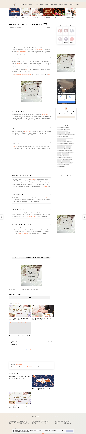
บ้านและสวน (41, 0)
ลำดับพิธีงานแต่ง (61, 150)
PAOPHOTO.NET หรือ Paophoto (22, 176)
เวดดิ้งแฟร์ (60, 159)
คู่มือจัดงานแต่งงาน (62, 132)
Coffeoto (16, 143)
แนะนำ (26, 4)
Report (47, 257)
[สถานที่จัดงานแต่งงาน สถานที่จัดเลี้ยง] (60, 32)
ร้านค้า (37, 4)
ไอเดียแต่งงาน (47, 4)
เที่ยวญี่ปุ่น (60, 155)
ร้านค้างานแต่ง (52, 428)
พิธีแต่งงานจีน (61, 145)
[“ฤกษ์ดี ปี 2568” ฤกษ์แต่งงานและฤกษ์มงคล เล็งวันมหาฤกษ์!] (26, 12)
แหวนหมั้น (60, 164)
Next (76, 13)
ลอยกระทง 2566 (68, 148)
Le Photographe (18, 210)
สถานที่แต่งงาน (31, 4)
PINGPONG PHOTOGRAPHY (21, 225)
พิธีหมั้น (66, 143)
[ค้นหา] (84, 4)
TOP (22, 4)
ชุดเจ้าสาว (60, 136)
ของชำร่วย (72, 34)
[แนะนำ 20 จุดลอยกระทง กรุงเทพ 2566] (59, 12)
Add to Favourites (27, 257)
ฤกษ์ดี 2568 (11, 0)
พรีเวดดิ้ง (60, 42)
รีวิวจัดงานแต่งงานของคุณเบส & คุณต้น (23, 74)
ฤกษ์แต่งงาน (61, 148)
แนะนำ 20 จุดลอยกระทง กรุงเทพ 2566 (59, 17)
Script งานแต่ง (61, 127)
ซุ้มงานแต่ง (66, 42)
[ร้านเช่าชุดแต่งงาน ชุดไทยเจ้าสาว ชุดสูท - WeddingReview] (66, 32)
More (50, 106)
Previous (9, 13)
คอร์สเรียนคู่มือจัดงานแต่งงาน (61, 428)
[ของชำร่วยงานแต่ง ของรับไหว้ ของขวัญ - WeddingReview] (72, 32)
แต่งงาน (60, 161)
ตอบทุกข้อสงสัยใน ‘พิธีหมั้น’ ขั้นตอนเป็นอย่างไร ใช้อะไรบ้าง (37, 17)
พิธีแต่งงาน (72, 143)
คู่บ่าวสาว (41, 4)
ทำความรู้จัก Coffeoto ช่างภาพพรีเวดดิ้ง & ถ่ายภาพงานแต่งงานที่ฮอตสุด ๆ (19, 377)
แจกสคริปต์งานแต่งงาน (68, 159)
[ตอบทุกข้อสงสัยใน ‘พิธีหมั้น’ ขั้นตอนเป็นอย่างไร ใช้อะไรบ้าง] (37, 12)
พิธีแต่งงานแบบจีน (68, 145)
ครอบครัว (21, 0)
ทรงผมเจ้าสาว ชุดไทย (62, 141)
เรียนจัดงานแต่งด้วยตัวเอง (63, 4)
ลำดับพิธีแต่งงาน (69, 150)
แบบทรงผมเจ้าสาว (66, 161)
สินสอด (60, 154)
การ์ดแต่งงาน (67, 129)
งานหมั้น (68, 132)
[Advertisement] (31, 37)
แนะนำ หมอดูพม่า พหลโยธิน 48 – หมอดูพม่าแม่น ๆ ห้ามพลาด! (14, 17)
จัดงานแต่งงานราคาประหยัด (69, 134)
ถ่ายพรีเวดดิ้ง (29, 289)
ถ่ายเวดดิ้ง (36, 289)
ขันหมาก (65, 131)
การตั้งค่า (62, 431)
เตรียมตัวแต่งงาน (54, 4)
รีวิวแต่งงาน (69, 147)
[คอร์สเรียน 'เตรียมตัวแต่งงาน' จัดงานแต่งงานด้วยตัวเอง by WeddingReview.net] (31, 101)
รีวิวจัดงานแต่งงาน (62, 147)
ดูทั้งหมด (71, 42)
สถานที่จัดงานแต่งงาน (69, 152)
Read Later (17, 257)
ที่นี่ (49, 74)
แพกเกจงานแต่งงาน (69, 162)
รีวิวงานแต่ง (72, 4)
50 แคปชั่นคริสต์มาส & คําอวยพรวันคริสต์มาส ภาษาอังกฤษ (48, 17)
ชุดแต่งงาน (66, 34)
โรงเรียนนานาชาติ (62, 166)
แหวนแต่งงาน (66, 164)
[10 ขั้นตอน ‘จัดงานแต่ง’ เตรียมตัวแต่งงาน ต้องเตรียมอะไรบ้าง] (70, 12)
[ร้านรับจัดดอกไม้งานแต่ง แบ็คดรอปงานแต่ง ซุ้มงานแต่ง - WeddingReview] (66, 41)
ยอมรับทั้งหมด (69, 431)
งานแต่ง (17, 303)
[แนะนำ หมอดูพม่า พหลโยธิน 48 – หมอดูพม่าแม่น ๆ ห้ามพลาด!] (14, 12)
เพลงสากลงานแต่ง (62, 157)
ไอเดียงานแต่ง (16, 0)
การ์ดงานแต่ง (61, 129)
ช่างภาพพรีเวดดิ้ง (22, 289)
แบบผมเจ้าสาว (61, 162)
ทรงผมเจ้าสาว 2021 (69, 138)
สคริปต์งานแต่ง (61, 152)
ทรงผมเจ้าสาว (61, 138)
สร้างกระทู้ (66, 117)
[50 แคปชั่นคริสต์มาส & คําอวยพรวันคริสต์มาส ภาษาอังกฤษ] (48, 12)
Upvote (29, 297)
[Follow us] (82, 5)
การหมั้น (67, 127)
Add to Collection (39, 257)
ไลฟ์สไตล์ (36, 0)
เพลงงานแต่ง (66, 155)
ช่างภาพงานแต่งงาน (40, 49)
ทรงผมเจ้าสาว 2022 (62, 140)
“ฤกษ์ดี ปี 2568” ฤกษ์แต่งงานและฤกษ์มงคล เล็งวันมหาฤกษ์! (25, 17)
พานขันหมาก (61, 143)
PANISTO (15, 58)
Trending (34, 376)
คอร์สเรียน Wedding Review (29, 0)
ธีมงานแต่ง (70, 141)
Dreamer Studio (18, 111)
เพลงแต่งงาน (69, 157)
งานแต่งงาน (60, 134)
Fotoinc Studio (17, 194)
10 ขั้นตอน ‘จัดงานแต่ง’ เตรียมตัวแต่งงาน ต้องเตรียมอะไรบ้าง (70, 17)
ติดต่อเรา (45, 0)
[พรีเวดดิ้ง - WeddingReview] (60, 41)
